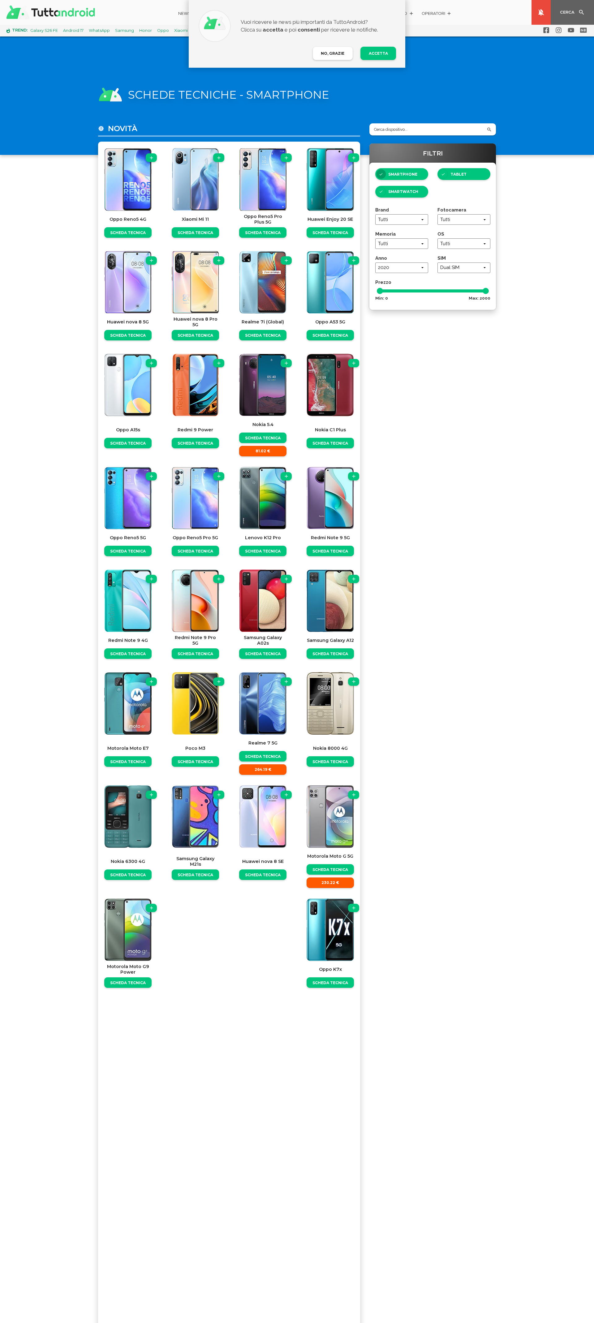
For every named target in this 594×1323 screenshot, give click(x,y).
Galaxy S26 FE (44, 30)
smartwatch (403, 191)
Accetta (378, 53)
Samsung (124, 30)
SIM (441, 258)
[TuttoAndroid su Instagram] (557, 30)
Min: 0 (381, 298)
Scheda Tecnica (128, 232)
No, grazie (332, 53)
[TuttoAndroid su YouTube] (570, 30)
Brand (382, 209)
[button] (437, 14)
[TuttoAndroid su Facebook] (545, 30)
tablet (458, 174)
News (184, 13)
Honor (145, 30)
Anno (381, 258)
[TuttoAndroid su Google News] (582, 30)
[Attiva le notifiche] (541, 12)
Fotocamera (451, 209)
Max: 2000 (479, 298)
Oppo (163, 30)
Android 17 (73, 30)
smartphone (402, 174)
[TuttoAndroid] (52, 12)
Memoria (385, 234)
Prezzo (383, 282)
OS (440, 234)
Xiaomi (181, 30)
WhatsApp (99, 30)
